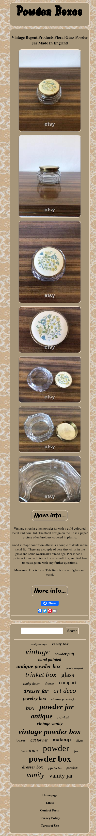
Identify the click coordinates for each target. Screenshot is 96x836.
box (30, 708)
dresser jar (36, 691)
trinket (63, 717)
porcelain (72, 767)
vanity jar (61, 775)
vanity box (60, 644)
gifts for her (55, 768)
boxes (21, 740)
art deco (64, 690)
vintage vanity (50, 723)
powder (56, 748)
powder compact (74, 668)
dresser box (32, 767)
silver (79, 740)
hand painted (49, 659)
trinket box (40, 674)
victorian (29, 750)
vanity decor (31, 683)
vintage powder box (49, 731)
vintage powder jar (64, 699)
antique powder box (38, 666)
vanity (35, 775)
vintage (37, 651)
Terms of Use (50, 825)
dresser (49, 683)
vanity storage (39, 644)
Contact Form (49, 810)
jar (76, 751)
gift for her (39, 740)
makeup (62, 739)
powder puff (64, 654)
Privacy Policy (49, 817)
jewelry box (34, 698)
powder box (50, 758)
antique (41, 716)
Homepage (49, 795)
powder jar (56, 706)
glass (67, 674)
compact (68, 682)
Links (50, 802)
